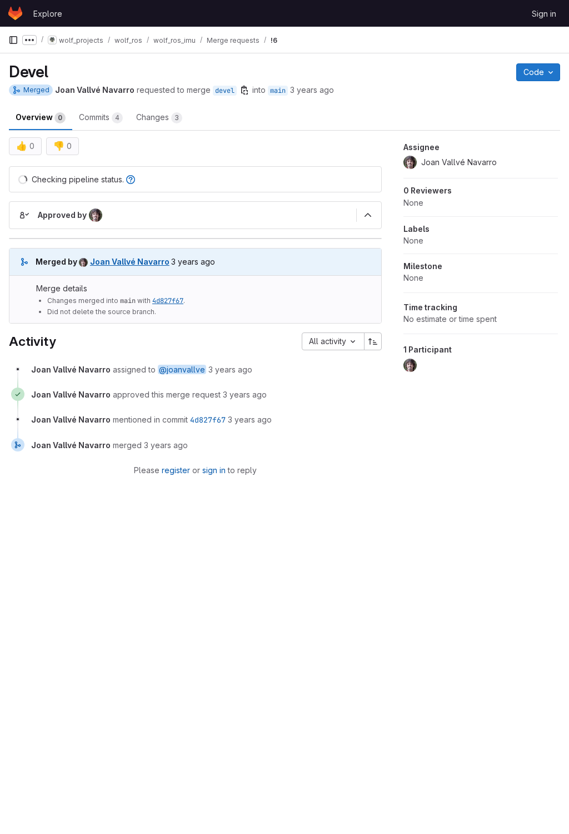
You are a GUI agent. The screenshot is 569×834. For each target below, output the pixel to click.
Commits (99, 117)
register (176, 470)
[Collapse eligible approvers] (368, 215)
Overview (39, 117)
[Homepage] (15, 13)
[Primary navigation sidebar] (13, 40)
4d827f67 (167, 300)
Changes (157, 117)
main (278, 90)
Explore (47, 13)
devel (224, 90)
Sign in (544, 13)
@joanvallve (182, 369)
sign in (214, 470)
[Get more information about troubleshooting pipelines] (130, 179)
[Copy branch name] (244, 90)
